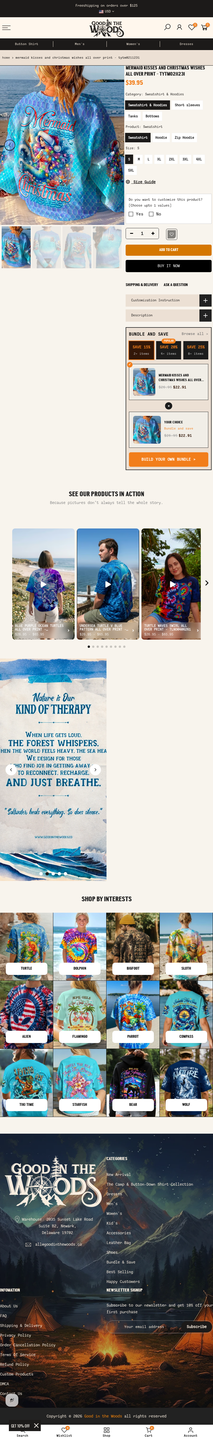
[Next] (114, 145)
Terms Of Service (18, 1355)
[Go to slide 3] (53, 873)
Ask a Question (176, 285)
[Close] (36, 1425)
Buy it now (169, 266)
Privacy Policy (15, 1335)
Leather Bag (118, 1243)
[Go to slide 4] (59, 873)
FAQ (3, 1316)
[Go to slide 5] (65, 873)
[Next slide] (95, 769)
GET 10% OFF (20, 1426)
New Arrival (118, 1175)
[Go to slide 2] (47, 873)
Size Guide (143, 182)
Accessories (118, 1233)
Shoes (112, 1252)
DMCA (4, 1384)
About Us (9, 1306)
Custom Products (16, 1374)
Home (6, 57)
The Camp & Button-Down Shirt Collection (149, 1184)
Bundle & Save (120, 1262)
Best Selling (119, 1272)
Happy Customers (123, 1282)
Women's (133, 44)
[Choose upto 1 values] (150, 205)
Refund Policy (14, 1364)
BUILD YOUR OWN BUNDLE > (168, 459)
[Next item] (207, 584)
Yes (139, 214)
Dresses (186, 44)
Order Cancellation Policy (27, 1345)
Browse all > (195, 334)
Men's (80, 44)
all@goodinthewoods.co (58, 1244)
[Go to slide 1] (41, 873)
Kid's (112, 1223)
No (158, 214)
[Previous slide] (11, 769)
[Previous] (9, 145)
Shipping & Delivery (142, 285)
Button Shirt (26, 44)
